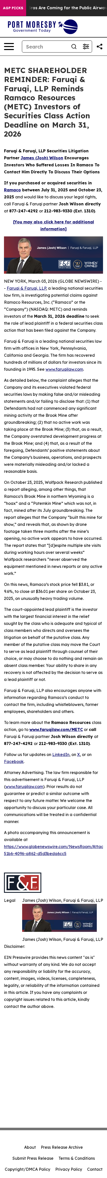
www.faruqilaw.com (64, 369)
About (30, 1147)
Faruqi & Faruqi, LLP (26, 288)
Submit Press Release (33, 1158)
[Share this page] (99, 47)
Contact (95, 1169)
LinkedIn (60, 754)
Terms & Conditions (76, 1158)
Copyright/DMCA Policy (27, 1169)
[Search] (74, 46)
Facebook (14, 761)
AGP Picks (13, 8)
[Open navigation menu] (9, 47)
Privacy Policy (68, 1169)
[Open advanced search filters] (86, 46)
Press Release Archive (62, 1147)
